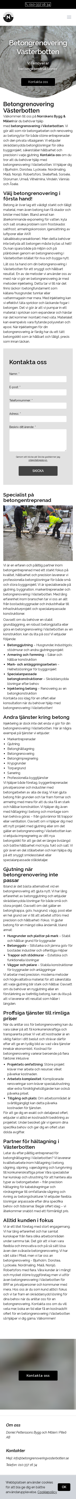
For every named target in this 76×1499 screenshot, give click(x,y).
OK (64, 1487)
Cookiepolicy (47, 1492)
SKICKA (38, 471)
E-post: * (14, 387)
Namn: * (14, 373)
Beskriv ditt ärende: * (22, 427)
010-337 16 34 (39, 4)
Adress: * (15, 413)
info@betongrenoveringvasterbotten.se (41, 1458)
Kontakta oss (38, 82)
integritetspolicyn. (38, 460)
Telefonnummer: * (21, 400)
